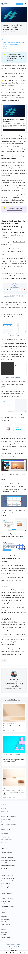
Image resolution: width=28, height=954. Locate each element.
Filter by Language (5, 883)
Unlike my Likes (5, 837)
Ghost (19, 944)
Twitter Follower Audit (6, 852)
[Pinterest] (16, 946)
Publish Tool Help (5, 934)
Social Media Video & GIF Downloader (10, 827)
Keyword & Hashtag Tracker (8, 865)
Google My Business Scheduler (8, 816)
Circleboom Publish (7, 163)
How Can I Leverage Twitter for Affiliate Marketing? (13, 761)
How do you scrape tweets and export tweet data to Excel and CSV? (13, 793)
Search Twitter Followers (7, 863)
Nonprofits (4, 929)
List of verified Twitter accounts (9, 860)
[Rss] (18, 946)
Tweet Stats (4, 909)
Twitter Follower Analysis (7, 898)
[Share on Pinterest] (14, 952)
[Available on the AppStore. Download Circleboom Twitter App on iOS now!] (14, 950)
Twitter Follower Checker (7, 855)
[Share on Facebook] (10, 952)
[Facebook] (12, 946)
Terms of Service (5, 924)
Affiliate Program (5, 932)
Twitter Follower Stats (6, 891)
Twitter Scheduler (5, 808)
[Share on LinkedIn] (17, 952)
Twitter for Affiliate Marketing (11, 754)
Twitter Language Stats (6, 893)
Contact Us (4, 916)
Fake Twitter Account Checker (8, 880)
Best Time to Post (5, 904)
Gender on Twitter (5, 901)
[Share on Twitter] (7, 952)
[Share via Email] (21, 952)
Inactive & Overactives (6, 873)
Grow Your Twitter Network (7, 857)
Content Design (5, 811)
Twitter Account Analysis (7, 896)
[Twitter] (10, 946)
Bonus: (5, 46)
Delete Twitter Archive (6, 839)
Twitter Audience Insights (7, 878)
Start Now (19, 4)
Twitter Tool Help (5, 937)
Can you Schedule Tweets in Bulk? (12, 727)
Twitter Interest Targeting (7, 906)
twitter (4, 660)
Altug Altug (14, 679)
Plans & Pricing (5, 919)
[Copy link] (24, 952)
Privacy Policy (4, 921)
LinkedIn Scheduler (6, 819)
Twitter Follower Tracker (7, 875)
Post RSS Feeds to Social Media (8, 824)
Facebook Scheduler (6, 814)
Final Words (6, 48)
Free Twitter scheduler (9, 723)
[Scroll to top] (4, 952)
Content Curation (5, 829)
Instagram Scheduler (6, 821)
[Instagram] (14, 946)
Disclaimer (4, 927)
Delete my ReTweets (6, 845)
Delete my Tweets (5, 842)
